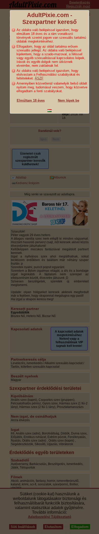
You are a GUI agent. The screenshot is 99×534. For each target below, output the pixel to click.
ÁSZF (39, 78)
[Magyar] (49, 110)
